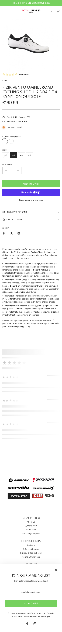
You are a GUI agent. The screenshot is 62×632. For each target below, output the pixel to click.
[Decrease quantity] (6, 170)
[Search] (51, 10)
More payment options (31, 200)
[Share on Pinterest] (18, 233)
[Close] (56, 570)
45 (29, 155)
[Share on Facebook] (3, 233)
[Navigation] (3, 10)
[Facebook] (27, 623)
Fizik (4, 80)
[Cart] (58, 10)
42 (5, 155)
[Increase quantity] (17, 170)
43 (13, 155)
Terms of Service (37, 616)
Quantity (7, 164)
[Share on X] (11, 233)
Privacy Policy (18, 616)
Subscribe (31, 603)
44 (21, 155)
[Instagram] (34, 623)
